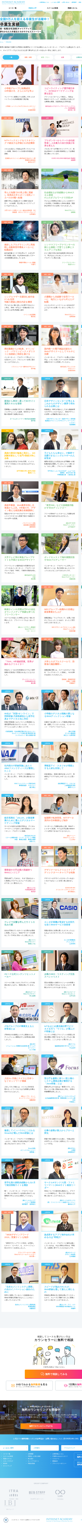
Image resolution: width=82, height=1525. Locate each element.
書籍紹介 (55, 1461)
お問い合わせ (65, 2)
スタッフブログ (8, 1461)
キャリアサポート (33, 1461)
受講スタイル (7, 1458)
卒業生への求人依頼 (34, 1456)
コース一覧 (12, 8)
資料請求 (74, 2)
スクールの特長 (52, 8)
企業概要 (30, 1454)
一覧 (11, 57)
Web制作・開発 (13, 1499)
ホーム (1, 41)
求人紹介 (30, 1458)
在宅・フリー (45, 57)
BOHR (5, 1463)
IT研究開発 (60, 1499)
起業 (62, 57)
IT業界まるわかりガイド (60, 1456)
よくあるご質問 (56, 2)
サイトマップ (7, 1466)
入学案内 (37, 1448)
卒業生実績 (8, 41)
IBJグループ (10, 1509)
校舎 (80, 2)
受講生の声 (32, 8)
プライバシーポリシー (59, 1463)
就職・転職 (28, 57)
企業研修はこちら (44, 2)
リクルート (55, 1458)
